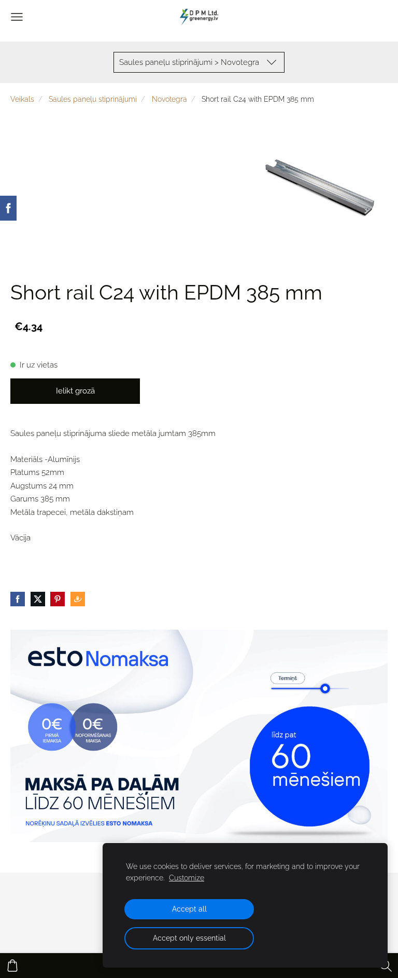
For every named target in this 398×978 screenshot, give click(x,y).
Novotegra (169, 99)
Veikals (22, 99)
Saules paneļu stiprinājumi (93, 99)
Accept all (189, 909)
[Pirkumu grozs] (12, 965)
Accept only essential (189, 938)
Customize (186, 878)
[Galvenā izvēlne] (17, 17)
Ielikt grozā (75, 391)
